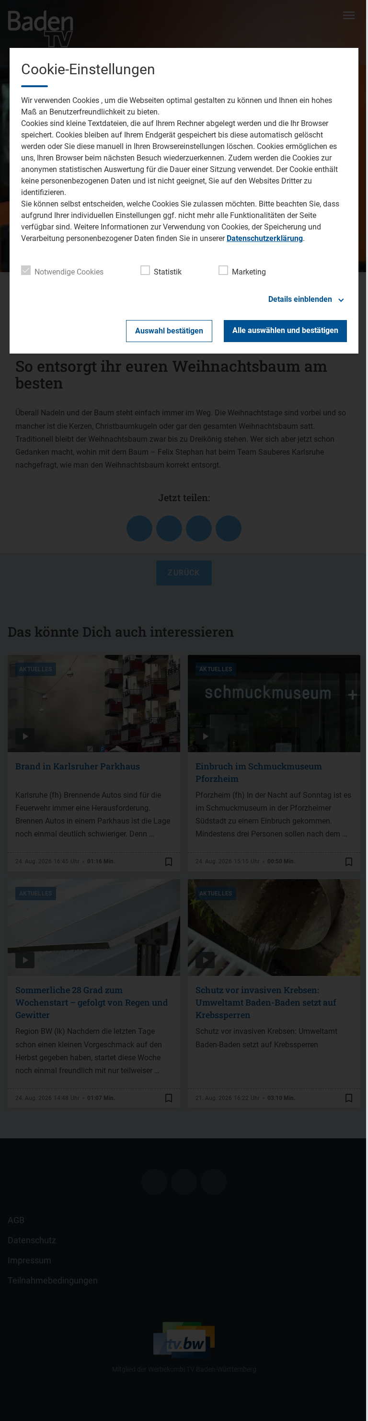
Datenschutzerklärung (265, 238)
